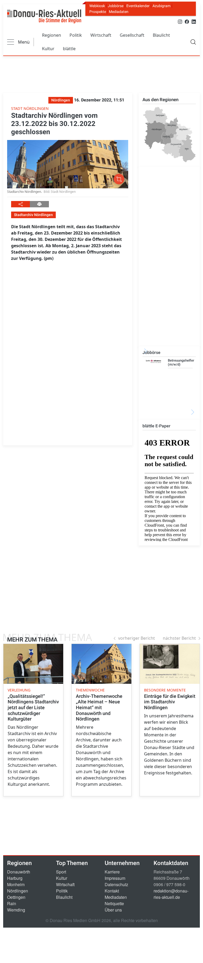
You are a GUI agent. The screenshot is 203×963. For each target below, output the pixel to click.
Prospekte (97, 12)
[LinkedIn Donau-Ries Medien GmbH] (194, 21)
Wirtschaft (100, 35)
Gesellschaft (132, 35)
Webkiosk (97, 6)
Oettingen (16, 897)
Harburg (14, 878)
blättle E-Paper (156, 425)
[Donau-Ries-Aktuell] (44, 16)
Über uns (113, 910)
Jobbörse (115, 6)
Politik (76, 35)
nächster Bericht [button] (179, 638)
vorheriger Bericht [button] (136, 638)
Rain (11, 903)
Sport (61, 872)
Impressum (115, 878)
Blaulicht (161, 35)
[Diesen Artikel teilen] (20, 204)
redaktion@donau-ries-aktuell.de (171, 894)
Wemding (16, 910)
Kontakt (112, 891)
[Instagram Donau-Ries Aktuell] (180, 21)
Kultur (48, 49)
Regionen (51, 35)
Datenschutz (116, 884)
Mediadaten (118, 12)
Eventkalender (138, 6)
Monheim (16, 884)
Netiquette (114, 903)
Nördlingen (17, 891)
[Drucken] (39, 204)
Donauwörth (18, 872)
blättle (69, 49)
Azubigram (161, 6)
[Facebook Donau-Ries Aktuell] (187, 21)
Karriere (112, 872)
